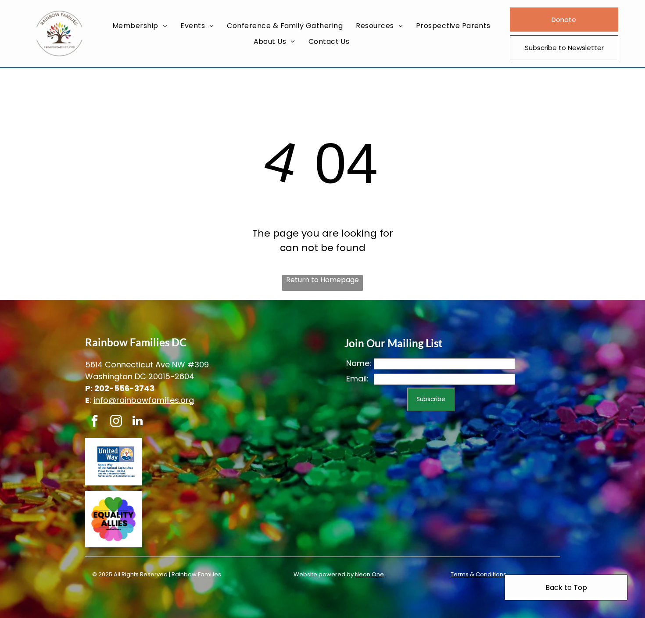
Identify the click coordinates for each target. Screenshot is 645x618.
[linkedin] (137, 422)
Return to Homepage (322, 280)
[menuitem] (140, 25)
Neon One (369, 574)
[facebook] (94, 422)
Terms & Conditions (478, 574)
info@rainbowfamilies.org (143, 400)
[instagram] (116, 422)
